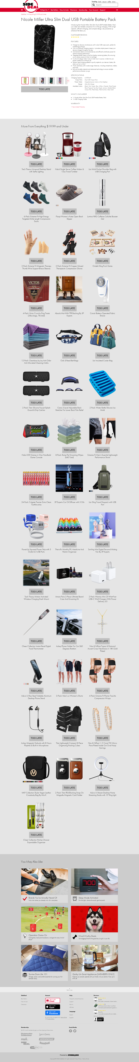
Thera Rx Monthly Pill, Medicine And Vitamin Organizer (69, 550)
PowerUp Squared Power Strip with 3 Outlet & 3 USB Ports (36, 550)
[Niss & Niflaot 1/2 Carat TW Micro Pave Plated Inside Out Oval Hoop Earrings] (102, 734)
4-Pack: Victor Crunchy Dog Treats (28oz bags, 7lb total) (36, 314)
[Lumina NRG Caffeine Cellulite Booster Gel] (102, 207)
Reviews (96, 995)
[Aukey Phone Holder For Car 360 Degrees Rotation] (69, 637)
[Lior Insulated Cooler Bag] (102, 351)
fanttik (99, 2)
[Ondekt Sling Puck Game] (102, 257)
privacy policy (50, 1019)
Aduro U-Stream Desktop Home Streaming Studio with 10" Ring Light (102, 793)
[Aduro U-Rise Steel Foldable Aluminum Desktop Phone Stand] (36, 687)
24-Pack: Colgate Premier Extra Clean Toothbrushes (36, 503)
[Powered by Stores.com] (69, 1055)
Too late (44, 89)
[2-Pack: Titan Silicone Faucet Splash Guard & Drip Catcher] (36, 398)
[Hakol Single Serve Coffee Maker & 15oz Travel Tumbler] (69, 160)
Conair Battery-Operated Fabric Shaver (102, 314)
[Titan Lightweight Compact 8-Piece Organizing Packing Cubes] (69, 734)
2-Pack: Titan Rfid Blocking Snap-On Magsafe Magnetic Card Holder (69, 793)
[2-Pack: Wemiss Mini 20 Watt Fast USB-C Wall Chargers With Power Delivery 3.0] (102, 587)
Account (47, 995)
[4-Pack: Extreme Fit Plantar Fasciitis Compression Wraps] (102, 687)
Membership (83, 10)
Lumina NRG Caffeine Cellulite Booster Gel (102, 217)
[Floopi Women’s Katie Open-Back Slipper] (69, 207)
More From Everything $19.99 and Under (45, 126)
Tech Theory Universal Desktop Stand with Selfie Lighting (36, 170)
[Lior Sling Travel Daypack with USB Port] (102, 493)
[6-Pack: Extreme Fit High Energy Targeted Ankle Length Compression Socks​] (36, 207)
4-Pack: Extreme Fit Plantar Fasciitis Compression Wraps (102, 697)
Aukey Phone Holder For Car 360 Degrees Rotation (69, 647)
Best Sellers (54, 10)
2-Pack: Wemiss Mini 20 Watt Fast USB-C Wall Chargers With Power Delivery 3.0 (102, 599)
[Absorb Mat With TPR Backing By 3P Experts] (69, 304)
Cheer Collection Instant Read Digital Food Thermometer (36, 647)
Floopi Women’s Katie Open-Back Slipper (69, 217)
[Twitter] (74, 1030)
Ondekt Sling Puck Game (102, 266)
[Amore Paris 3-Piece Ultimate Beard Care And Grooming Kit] (69, 587)
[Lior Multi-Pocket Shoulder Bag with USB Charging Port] (102, 160)
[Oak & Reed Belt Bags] (69, 351)
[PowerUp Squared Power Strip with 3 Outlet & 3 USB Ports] (36, 540)
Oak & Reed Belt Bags (69, 360)
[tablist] (44, 81)
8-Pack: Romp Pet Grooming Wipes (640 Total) (69, 456)
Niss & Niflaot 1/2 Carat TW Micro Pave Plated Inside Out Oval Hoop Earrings (102, 745)
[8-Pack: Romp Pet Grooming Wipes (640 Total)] (69, 446)
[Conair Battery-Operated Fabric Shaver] (102, 304)
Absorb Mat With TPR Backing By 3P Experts (69, 314)
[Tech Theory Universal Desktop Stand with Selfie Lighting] (36, 160)
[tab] (25, 80)
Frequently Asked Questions (76, 999)
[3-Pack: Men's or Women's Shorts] (69, 687)
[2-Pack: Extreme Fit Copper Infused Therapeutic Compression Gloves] (69, 257)
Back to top (69, 990)
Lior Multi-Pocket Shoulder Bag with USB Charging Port (102, 170)
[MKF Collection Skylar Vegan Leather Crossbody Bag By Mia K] (36, 783)
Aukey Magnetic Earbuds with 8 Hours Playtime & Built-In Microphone (36, 744)
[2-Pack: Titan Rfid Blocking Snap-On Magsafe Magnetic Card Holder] (69, 783)
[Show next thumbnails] (68, 80)
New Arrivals (64, 10)
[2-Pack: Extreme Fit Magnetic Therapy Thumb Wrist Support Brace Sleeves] (36, 257)
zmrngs (114, 2)
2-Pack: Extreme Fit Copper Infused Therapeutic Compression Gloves (69, 267)
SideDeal (23, 14)
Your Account (93, 10)
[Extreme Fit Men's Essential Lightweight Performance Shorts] (102, 446)
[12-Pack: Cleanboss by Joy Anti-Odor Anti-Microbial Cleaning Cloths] (36, 351)
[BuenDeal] (46, 1043)
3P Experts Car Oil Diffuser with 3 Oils (69, 502)
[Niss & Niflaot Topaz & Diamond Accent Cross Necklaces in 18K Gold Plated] (102, 637)
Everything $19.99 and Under (37, 14)
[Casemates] (37, 1047)
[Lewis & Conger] (46, 1034)
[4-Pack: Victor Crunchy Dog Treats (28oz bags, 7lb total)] (36, 304)
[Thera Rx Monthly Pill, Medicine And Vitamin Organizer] (69, 540)
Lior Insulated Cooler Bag (102, 360)
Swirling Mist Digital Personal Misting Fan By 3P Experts (102, 550)
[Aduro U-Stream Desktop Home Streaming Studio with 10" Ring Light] (102, 783)
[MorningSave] (46, 1038)
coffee (109, 2)
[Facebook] (70, 1030)
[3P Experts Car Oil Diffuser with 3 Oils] (69, 493)
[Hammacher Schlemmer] (28, 1034)
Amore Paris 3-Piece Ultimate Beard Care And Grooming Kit (69, 597)
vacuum (104, 2)
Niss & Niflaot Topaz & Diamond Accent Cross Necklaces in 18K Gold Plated (102, 648)
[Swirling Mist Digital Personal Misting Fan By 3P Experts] (102, 540)
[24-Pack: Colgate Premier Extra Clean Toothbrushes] (36, 493)
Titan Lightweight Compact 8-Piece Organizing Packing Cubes (69, 744)
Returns (71, 1004)
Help (71, 995)
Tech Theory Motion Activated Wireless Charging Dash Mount (36, 597)
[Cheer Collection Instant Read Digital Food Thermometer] (36, 637)
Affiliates (72, 1007)
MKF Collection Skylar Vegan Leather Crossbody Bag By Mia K (36, 793)
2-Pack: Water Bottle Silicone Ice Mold (102, 408)
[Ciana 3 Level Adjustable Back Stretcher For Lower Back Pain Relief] (69, 398)
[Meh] (28, 1038)
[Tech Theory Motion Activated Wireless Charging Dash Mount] (36, 587)
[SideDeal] (28, 1043)
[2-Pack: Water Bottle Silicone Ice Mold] (102, 398)
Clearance (73, 10)
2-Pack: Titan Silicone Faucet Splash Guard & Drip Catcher (36, 408)
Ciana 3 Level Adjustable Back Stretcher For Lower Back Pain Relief (69, 408)
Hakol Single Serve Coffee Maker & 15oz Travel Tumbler (69, 170)
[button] (22, 10)
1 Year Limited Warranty (78, 107)
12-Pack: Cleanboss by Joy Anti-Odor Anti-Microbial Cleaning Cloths (36, 361)
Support (102, 10)
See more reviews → (99, 1016)
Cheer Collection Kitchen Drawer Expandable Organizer (36, 841)
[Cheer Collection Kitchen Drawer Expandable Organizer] (36, 831)
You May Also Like (32, 862)
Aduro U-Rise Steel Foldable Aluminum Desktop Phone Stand (36, 697)
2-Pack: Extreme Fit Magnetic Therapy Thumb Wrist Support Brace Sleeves (36, 267)
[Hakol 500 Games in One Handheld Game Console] (36, 446)
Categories (44, 10)
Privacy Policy (78, 1059)
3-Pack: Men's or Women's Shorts (69, 695)
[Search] (93, 5)
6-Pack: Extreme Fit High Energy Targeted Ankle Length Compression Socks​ (36, 219)
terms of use (64, 1017)
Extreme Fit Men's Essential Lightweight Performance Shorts (102, 456)
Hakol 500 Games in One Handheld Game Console (36, 456)
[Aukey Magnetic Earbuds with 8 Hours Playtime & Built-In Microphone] (36, 734)
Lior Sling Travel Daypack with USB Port (102, 503)
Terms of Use (86, 1059)
